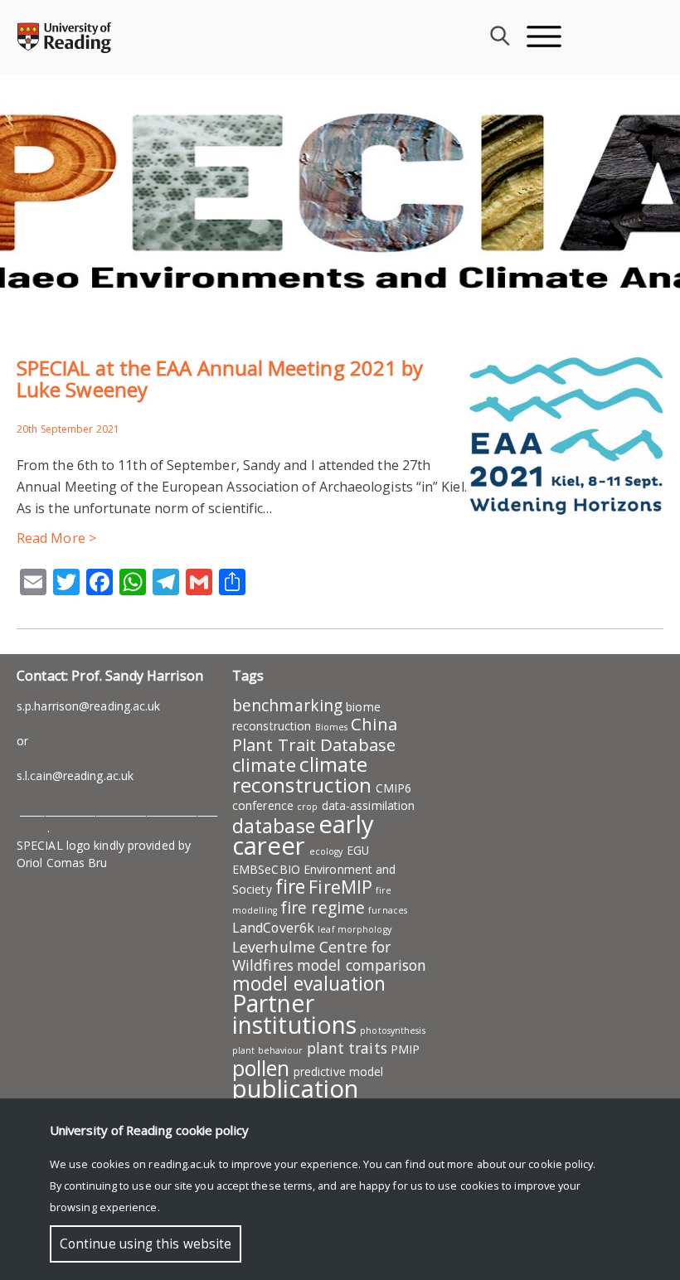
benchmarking (287, 705)
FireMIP (340, 887)
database (273, 825)
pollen (261, 1068)
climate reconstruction (302, 774)
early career (303, 834)
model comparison (362, 965)
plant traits (347, 1048)
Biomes (331, 727)
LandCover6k (273, 928)
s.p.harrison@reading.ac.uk (89, 706)
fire (290, 886)
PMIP (405, 1049)
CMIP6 (394, 788)
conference (263, 805)
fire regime (322, 908)
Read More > (56, 538)
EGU (358, 850)
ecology (326, 851)
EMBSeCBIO (266, 869)
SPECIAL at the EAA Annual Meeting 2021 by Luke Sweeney (220, 378)
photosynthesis (392, 1030)
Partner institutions (294, 1013)
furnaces (387, 910)
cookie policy (560, 1163)
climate (264, 764)
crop (307, 806)
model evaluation (309, 983)
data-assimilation (368, 805)
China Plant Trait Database (314, 734)
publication (295, 1088)
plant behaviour (268, 1050)
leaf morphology (354, 929)
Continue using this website (145, 1244)
